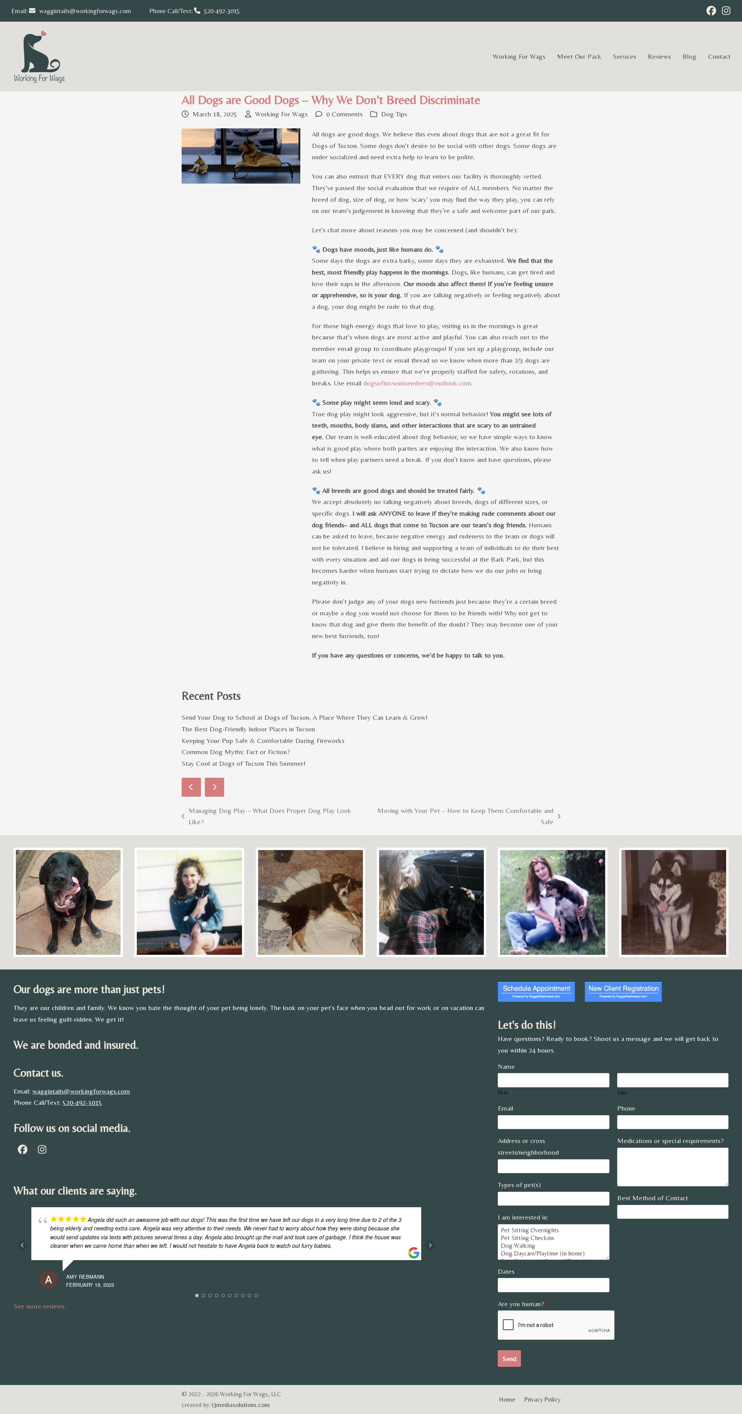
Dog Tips (394, 114)
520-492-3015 (222, 11)
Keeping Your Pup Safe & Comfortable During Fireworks (263, 740)
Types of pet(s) (519, 1185)
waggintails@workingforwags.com (85, 11)
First (503, 1092)
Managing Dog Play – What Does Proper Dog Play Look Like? (266, 817)
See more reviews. (40, 1306)
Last (622, 1092)
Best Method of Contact (652, 1198)
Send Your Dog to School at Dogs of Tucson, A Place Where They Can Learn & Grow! (304, 717)
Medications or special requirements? (670, 1140)
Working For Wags (281, 114)
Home (507, 1399)
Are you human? (523, 1304)
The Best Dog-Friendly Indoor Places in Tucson (248, 729)
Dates (506, 1271)
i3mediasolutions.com (241, 1405)
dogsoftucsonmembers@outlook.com (417, 383)
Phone (628, 1108)
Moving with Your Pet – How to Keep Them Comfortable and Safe (461, 817)
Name (506, 1066)
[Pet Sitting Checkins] (553, 1238)
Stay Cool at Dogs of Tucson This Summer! (243, 763)
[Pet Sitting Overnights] (553, 1230)
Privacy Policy (542, 1399)
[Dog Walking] (553, 1246)
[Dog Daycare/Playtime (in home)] (553, 1253)
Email (508, 1108)
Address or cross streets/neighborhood (531, 1146)
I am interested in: (523, 1217)
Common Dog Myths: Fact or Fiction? (236, 752)
